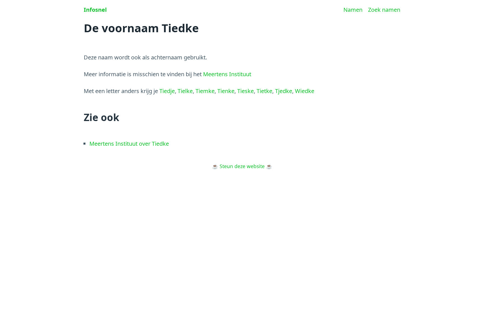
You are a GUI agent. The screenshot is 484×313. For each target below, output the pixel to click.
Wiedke (304, 91)
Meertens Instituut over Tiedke (129, 143)
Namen (352, 9)
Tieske (245, 91)
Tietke (264, 91)
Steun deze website (242, 166)
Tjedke (283, 91)
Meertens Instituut (227, 74)
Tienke (225, 91)
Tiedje (167, 91)
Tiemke (205, 91)
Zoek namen (384, 9)
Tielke (185, 91)
